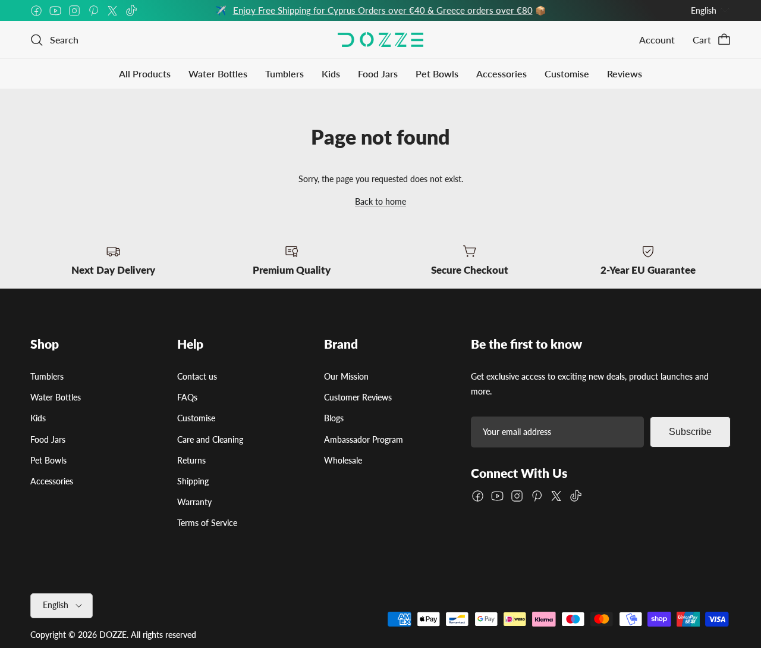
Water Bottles (217, 73)
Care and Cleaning (210, 439)
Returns (191, 460)
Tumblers (284, 73)
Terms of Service (207, 523)
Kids (331, 73)
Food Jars (378, 73)
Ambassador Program (363, 439)
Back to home (380, 201)
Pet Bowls (437, 73)
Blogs (334, 418)
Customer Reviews (358, 397)
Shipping (193, 481)
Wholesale (343, 460)
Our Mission (346, 376)
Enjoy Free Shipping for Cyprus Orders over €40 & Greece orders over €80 (383, 10)
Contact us (197, 376)
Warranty (194, 502)
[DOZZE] (380, 39)
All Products (145, 73)
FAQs (187, 397)
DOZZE (113, 635)
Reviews (624, 73)
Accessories (501, 73)
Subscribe (690, 432)
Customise (567, 73)
